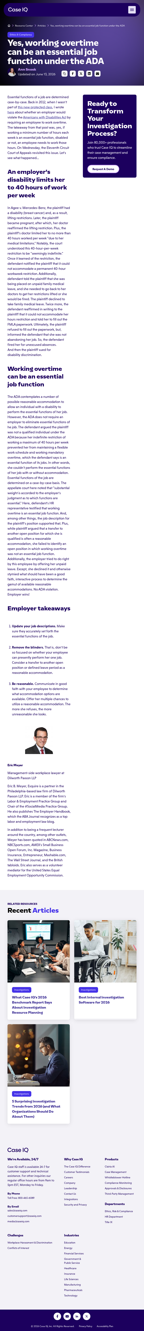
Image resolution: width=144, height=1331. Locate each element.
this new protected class (35, 107)
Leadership (70, 1188)
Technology (70, 1295)
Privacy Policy (85, 1326)
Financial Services (74, 1253)
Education (69, 1242)
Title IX (108, 1222)
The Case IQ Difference (77, 1166)
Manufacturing (72, 1284)
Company (69, 1182)
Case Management (115, 1171)
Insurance (69, 1273)
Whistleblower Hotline (117, 1177)
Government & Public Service (72, 1260)
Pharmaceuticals (73, 1290)
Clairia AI (110, 1166)
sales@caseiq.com (17, 1210)
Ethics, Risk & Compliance (119, 1211)
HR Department (114, 1216)
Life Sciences (71, 1279)
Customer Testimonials (76, 1171)
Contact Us (70, 1193)
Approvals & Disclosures (118, 1188)
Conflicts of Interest (18, 1248)
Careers (68, 1177)
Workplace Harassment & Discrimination (30, 1242)
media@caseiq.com (18, 1221)
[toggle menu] (132, 10)
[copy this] (65, 74)
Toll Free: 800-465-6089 (21, 1197)
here (11, 112)
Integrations (71, 1199)
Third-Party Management (119, 1193)
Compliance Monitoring (118, 1182)
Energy (68, 1248)
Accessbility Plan (105, 1326)
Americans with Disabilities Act (44, 117)
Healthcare (70, 1268)
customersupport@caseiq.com (25, 1215)
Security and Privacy (75, 1204)
